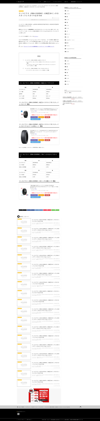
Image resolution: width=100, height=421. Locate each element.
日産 (67, 16)
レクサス (68, 13)
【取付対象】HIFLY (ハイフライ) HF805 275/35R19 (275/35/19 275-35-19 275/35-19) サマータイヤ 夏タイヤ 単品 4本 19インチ (44, 186)
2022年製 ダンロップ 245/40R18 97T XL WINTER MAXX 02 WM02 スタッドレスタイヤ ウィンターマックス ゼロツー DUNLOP (44, 131)
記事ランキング (47, 1)
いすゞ (67, 31)
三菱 (67, 22)
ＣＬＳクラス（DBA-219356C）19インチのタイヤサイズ (37, 68)
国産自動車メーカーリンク (76, 1)
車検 (70, 92)
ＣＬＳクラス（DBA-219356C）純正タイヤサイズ (35, 60)
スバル (67, 25)
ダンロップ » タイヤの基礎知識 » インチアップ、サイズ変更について (39, 46)
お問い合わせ (29, 419)
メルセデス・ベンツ (70, 39)
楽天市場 (47, 117)
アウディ (68, 45)
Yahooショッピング (36, 119)
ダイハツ (68, 34)
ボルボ (67, 51)
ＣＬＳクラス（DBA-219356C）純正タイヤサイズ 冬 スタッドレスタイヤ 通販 (41, 62)
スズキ (67, 37)
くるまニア (20, 1)
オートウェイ (34, 117)
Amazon (41, 117)
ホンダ (67, 19)
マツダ (67, 28)
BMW (67, 42)
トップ (39, 1)
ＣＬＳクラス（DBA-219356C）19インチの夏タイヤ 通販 (38, 70)
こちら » (36, 36)
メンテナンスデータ (57, 1)
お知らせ (66, 1)
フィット (67, 92)
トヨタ (67, 10)
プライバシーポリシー (21, 419)
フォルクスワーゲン (70, 48)
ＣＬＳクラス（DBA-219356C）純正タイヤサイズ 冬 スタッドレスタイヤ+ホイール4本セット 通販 (41, 65)
